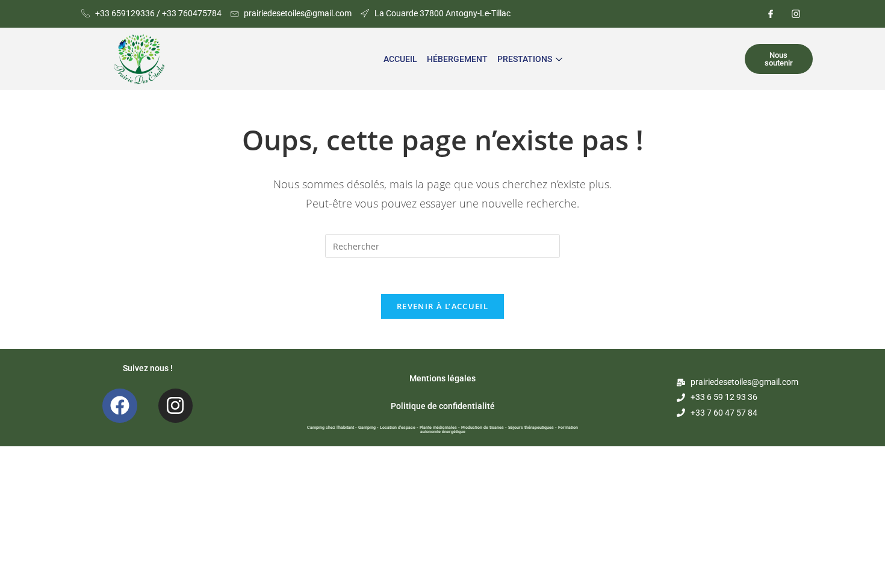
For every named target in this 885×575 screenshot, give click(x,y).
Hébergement (457, 59)
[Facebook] (771, 14)
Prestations (524, 59)
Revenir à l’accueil (442, 306)
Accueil (400, 59)
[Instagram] (796, 14)
